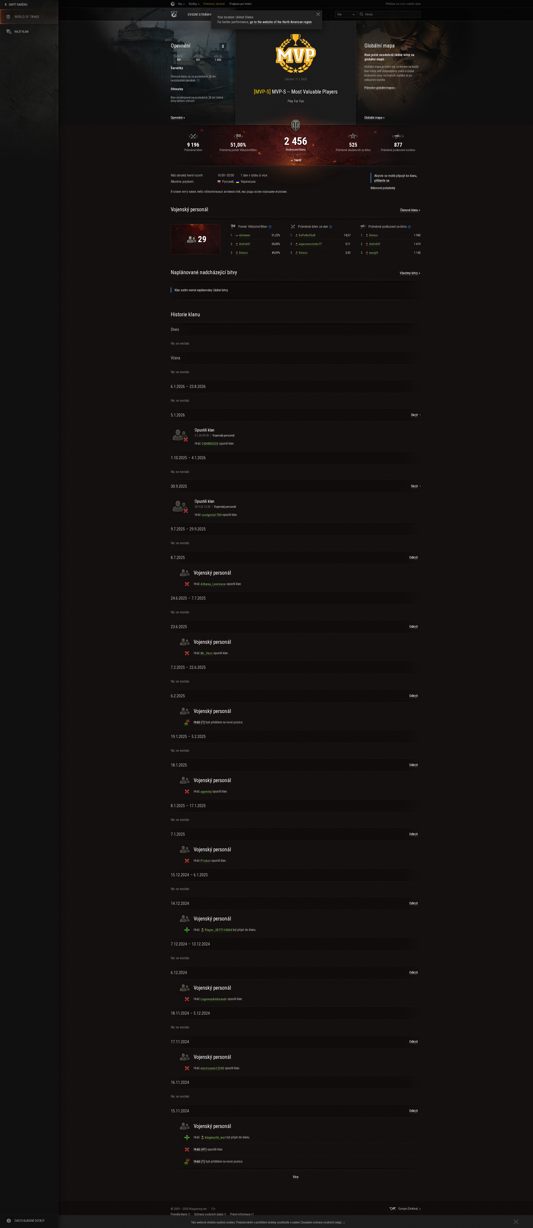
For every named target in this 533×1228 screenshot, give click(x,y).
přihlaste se (381, 181)
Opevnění (177, 118)
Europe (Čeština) (408, 1208)
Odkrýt (413, 557)
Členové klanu (409, 210)
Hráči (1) (199, 722)
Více (296, 1177)
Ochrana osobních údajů (208, 1214)
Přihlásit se (392, 3)
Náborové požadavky (383, 188)
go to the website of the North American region (281, 22)
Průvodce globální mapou (379, 87)
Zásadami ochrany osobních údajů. (321, 1222)
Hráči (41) (200, 1149)
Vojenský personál (223, 435)
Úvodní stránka (200, 14)
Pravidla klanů (179, 1214)
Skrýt (414, 415)
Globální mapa (373, 118)
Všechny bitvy (409, 273)
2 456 (295, 141)
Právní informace (240, 1214)
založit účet (414, 3)
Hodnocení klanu (296, 149)
